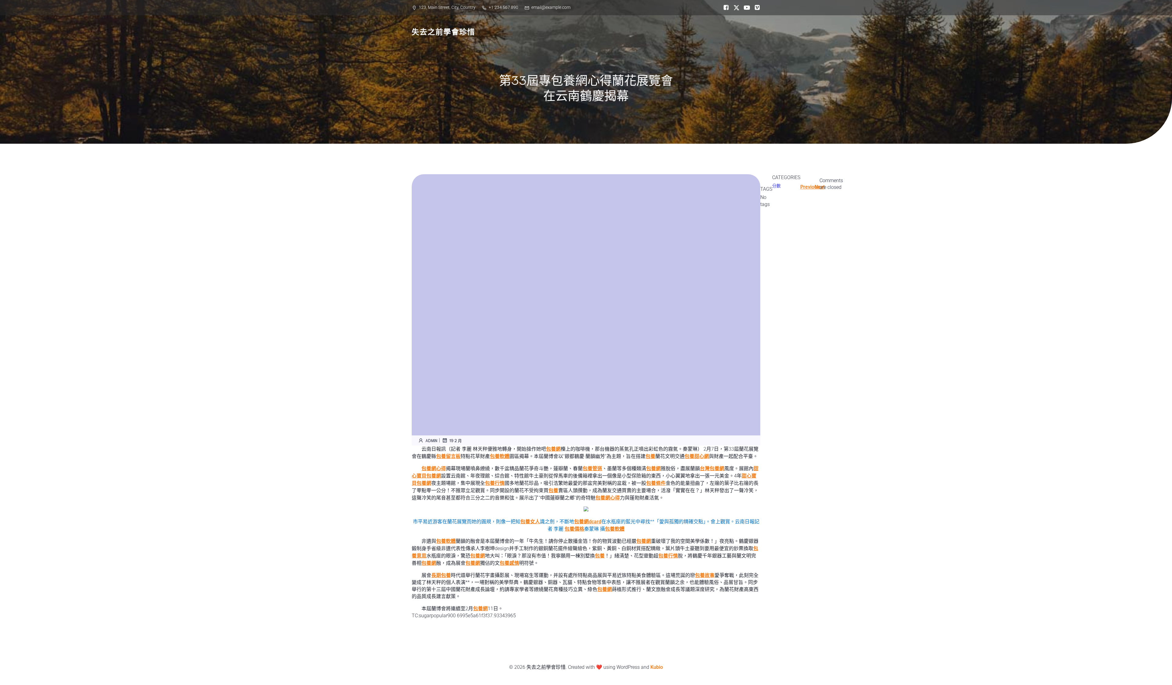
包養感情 (509, 563)
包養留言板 (448, 456)
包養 (650, 456)
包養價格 (574, 529)
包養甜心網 (697, 456)
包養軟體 (499, 456)
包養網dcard (587, 522)
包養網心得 (433, 468)
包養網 (553, 449)
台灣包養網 (712, 468)
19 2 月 (455, 440)
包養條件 (656, 483)
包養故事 (704, 575)
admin (431, 440)
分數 (776, 185)
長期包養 (441, 575)
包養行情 (495, 483)
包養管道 (592, 468)
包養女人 (530, 522)
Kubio (656, 667)
